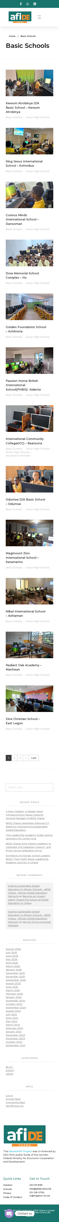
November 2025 (15, 976)
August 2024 (13, 1011)
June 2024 (12, 1017)
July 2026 (11, 952)
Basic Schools (14, 117)
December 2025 (15, 973)
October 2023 (14, 1042)
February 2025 (14, 993)
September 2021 (15, 1045)
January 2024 (14, 1031)
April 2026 (12, 962)
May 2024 (11, 1021)
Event (10, 1070)
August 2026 (13, 949)
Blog (9, 1067)
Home (12, 36)
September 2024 (16, 1007)
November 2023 (15, 1038)
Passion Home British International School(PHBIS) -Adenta (23, 385)
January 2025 (13, 997)
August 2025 (13, 983)
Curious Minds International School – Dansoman (22, 219)
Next (26, 758)
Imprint (29, 1216)
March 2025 (13, 990)
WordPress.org (14, 1105)
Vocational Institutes (18, 455)
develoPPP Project (20, 1151)
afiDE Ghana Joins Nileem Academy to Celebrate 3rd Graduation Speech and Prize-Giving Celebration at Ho (28, 847)
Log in (9, 1095)
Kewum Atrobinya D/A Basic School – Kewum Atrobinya (23, 107)
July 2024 (11, 1014)
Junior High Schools (37, 117)
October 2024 (14, 1004)
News (9, 1074)
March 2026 (13, 966)
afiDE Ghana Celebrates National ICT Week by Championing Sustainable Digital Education (27, 827)
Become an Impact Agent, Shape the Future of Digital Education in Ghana (28, 900)
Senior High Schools (18, 452)
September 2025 (16, 980)
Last (33, 758)
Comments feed (15, 1102)
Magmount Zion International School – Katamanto (22, 558)
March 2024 (13, 1024)
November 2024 (15, 1000)
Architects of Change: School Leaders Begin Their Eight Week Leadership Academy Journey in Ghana (28, 859)
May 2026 (11, 959)
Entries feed (13, 1099)
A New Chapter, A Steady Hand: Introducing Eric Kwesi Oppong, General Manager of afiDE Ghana (25, 815)
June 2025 (12, 986)
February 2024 (14, 1028)
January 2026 (14, 969)
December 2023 (15, 1035)
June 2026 (12, 956)
